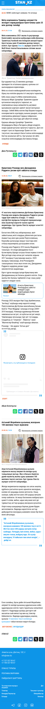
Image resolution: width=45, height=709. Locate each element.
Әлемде (5, 144)
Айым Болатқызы (9, 406)
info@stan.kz (7, 656)
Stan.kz (21, 45)
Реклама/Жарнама (10, 673)
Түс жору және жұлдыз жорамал (10, 687)
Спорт (4, 399)
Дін (42, 686)
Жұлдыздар (18, 627)
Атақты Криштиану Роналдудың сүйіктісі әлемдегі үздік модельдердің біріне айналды (26, 289)
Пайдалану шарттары (12, 678)
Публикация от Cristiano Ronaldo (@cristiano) (22, 391)
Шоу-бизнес (7, 627)
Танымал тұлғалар (36, 691)
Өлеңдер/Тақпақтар (8, 694)
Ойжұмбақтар (38, 694)
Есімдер (4, 696)
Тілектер (5, 691)
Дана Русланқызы (9, 151)
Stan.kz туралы (9, 668)
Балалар (40, 696)
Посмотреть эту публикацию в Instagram (19, 363)
